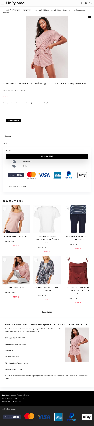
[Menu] (3, 3)
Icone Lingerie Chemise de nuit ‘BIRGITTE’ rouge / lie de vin (78, 290)
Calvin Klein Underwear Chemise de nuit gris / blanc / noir (47, 239)
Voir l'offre (47, 156)
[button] (89, 17)
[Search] (81, 3)
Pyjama (27, 10)
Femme (16, 10)
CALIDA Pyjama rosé (16, 287)
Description (47, 312)
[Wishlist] (90, 3)
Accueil (6, 10)
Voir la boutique (16, 248)
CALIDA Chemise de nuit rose (16, 236)
